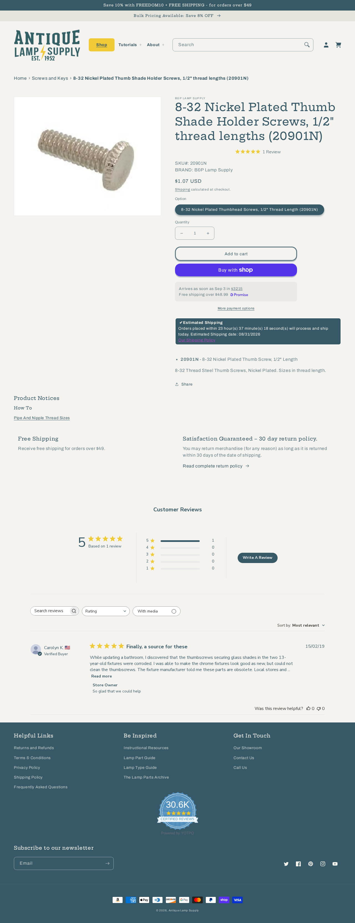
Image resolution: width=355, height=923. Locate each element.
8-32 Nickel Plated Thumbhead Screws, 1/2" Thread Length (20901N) (249, 209)
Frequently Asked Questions (41, 787)
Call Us (240, 768)
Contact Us (244, 758)
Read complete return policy (212, 466)
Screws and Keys (50, 78)
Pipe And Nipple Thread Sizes (42, 418)
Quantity (182, 222)
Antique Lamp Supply (184, 910)
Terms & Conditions (32, 758)
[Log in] (326, 45)
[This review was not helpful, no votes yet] (319, 709)
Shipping (182, 189)
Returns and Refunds (34, 748)
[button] (102, 44)
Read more (101, 676)
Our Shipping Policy (196, 340)
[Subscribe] (107, 863)
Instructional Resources (146, 748)
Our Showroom (248, 748)
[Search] (307, 45)
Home (20, 78)
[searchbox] (50, 611)
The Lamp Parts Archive (146, 777)
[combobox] (243, 45)
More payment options (236, 308)
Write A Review (257, 557)
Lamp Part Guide (140, 758)
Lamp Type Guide (140, 768)
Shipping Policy (28, 777)
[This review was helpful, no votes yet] (308, 709)
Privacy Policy (27, 768)
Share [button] (187, 384)
